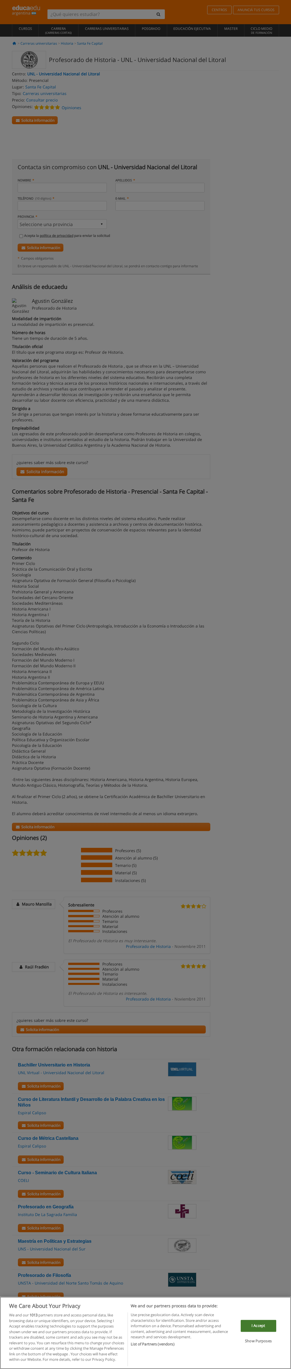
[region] (145, 1333)
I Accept (258, 1325)
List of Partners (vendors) (152, 1344)
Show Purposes (258, 1340)
